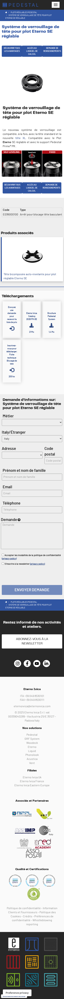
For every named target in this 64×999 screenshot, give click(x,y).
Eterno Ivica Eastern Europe (32, 785)
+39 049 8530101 (34, 696)
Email (7, 487)
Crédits (27, 916)
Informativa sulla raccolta (14, 996)
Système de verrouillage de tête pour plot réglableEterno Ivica (20, 5)
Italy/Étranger (14, 432)
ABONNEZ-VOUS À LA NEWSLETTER (32, 641)
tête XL (20, 138)
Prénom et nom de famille (24, 471)
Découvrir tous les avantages (12, 49)
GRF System (32, 738)
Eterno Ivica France (32, 781)
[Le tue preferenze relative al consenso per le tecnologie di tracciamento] (17, 992)
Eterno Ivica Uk (32, 777)
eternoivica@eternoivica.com (32, 706)
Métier (8, 416)
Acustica (32, 759)
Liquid (32, 751)
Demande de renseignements (52, 49)
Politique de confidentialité (24, 908)
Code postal (49, 451)
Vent (32, 763)
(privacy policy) (9, 559)
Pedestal (32, 734)
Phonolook (32, 755)
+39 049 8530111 (34, 700)
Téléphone (11, 503)
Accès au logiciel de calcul (32, 51)
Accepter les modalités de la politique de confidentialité (31, 557)
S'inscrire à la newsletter (24, 564)
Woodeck (32, 743)
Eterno (32, 747)
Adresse (9, 449)
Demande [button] (9, 520)
